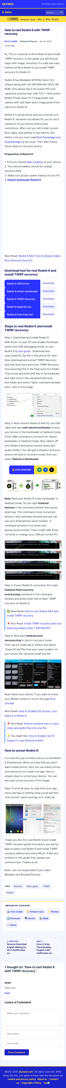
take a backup (35, 162)
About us (42, 1079)
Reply (7, 993)
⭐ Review (53, 911)
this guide (24, 351)
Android (18, 886)
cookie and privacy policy (22, 1079)
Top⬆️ (46, 1083)
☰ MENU (7, 12)
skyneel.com (26, 1071)
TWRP (46, 886)
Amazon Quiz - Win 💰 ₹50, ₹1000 (39, 19)
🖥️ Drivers (30, 918)
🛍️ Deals (43, 918)
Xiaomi (10, 892)
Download (48, 283)
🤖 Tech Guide (15, 911)
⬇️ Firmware (13, 918)
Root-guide (32, 886)
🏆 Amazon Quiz (35, 911)
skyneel (8, 4)
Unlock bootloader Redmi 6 (24, 179)
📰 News (11, 925)
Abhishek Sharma (28, 41)
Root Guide (11, 41)
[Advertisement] (33, 218)
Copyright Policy (31, 1082)
